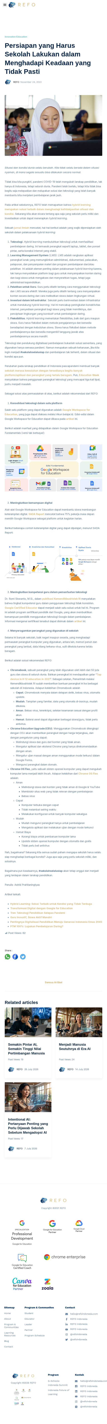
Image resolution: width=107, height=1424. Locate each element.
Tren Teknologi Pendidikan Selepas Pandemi (37, 912)
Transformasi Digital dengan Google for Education (41, 908)
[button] (5, 5)
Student (29, 1313)
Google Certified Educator (21, 607)
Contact (8, 1346)
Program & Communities (11, 1326)
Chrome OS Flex (88, 773)
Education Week (89, 375)
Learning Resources (9, 1334)
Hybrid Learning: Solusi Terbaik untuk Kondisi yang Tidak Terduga (51, 903)
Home (7, 1313)
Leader (28, 1324)
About (7, 1319)
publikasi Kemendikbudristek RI (61, 598)
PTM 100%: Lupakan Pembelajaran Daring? (36, 926)
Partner (29, 1330)
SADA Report (36, 514)
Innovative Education (16, 37)
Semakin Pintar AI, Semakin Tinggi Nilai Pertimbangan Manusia (26, 1049)
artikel (70, 418)
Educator (30, 1319)
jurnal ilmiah (21, 227)
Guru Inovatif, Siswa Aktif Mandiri (31, 917)
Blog (6, 1341)
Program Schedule (35, 1335)
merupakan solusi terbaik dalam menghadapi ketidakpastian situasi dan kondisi (49, 209)
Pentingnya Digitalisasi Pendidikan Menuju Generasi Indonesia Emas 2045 (56, 921)
